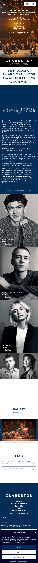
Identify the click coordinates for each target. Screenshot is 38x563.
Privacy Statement (22, 561)
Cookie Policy (13, 561)
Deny (19, 552)
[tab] (8, 191)
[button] (35, 532)
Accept (19, 547)
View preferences (19, 557)
